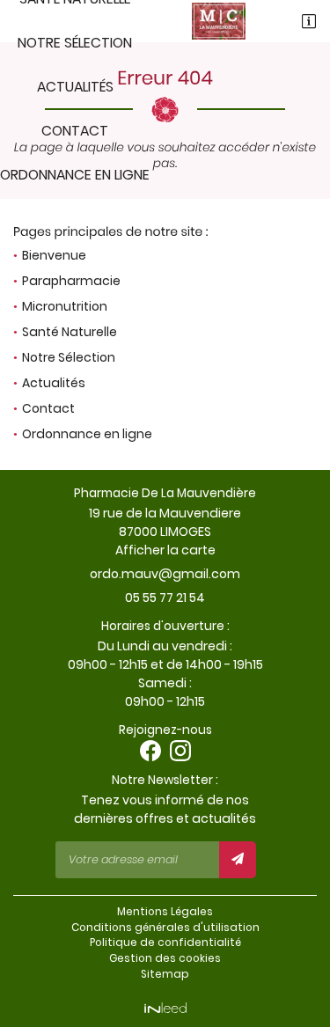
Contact (74, 131)
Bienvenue (54, 255)
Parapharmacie (71, 281)
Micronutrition (64, 306)
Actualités (75, 87)
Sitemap (165, 974)
